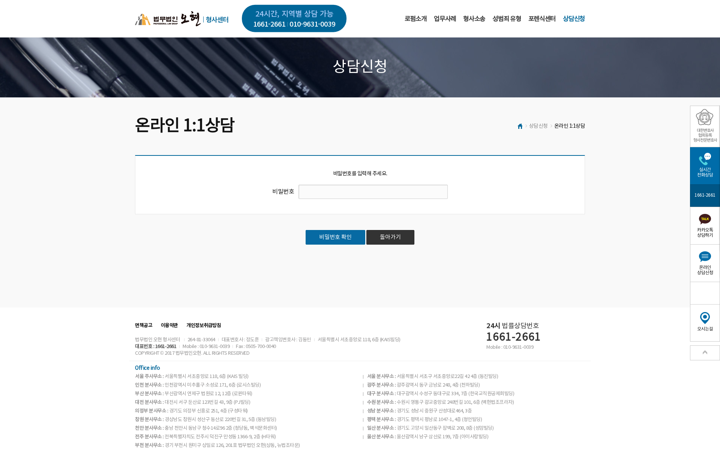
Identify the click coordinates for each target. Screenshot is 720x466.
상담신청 (574, 19)
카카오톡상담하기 (705, 233)
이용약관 (169, 326)
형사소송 (474, 19)
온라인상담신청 (705, 270)
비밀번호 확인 (335, 237)
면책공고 (143, 326)
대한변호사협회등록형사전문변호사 (705, 135)
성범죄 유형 (506, 19)
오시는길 (705, 329)
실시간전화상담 (705, 172)
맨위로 (705, 352)
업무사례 (445, 19)
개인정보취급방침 (203, 326)
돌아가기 (390, 237)
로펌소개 (416, 19)
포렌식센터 (542, 19)
